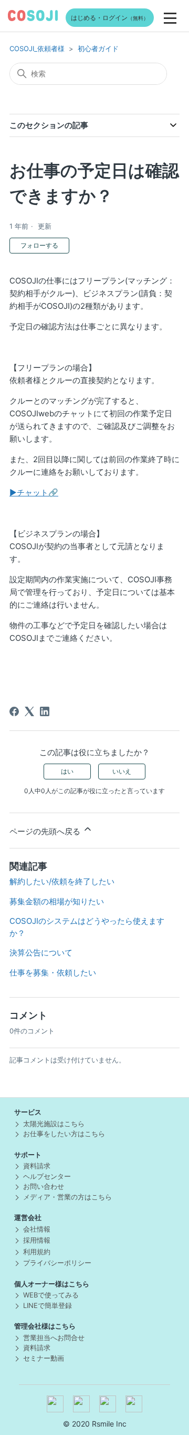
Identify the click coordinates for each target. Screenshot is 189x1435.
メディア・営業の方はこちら (67, 1197)
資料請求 (36, 1165)
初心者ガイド (98, 48)
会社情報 (36, 1229)
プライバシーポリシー (57, 1262)
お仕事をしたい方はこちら (64, 1133)
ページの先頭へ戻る (45, 831)
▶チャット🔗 (33, 492)
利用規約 (36, 1251)
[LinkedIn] (44, 711)
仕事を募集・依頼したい (52, 973)
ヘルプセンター (47, 1176)
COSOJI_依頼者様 (37, 48)
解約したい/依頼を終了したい (61, 881)
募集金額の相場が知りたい (56, 901)
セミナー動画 (43, 1358)
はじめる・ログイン (110, 18)
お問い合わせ (43, 1186)
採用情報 (36, 1240)
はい (67, 771)
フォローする (39, 245)
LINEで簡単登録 (47, 1305)
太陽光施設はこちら (54, 1123)
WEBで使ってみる (51, 1295)
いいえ (121, 771)
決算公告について (40, 953)
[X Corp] (29, 711)
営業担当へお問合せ (54, 1337)
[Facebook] (14, 711)
